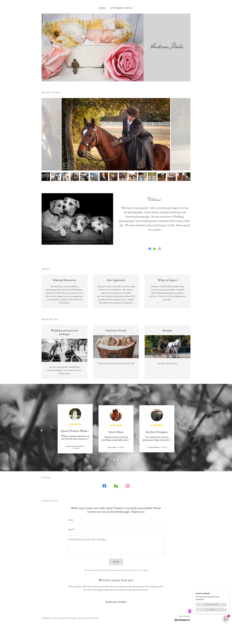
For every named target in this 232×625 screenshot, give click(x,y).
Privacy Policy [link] (124, 570)
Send (116, 562)
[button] (225, 618)
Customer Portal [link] (121, 8)
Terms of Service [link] (137, 570)
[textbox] (116, 519)
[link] (149, 248)
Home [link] (102, 8)
